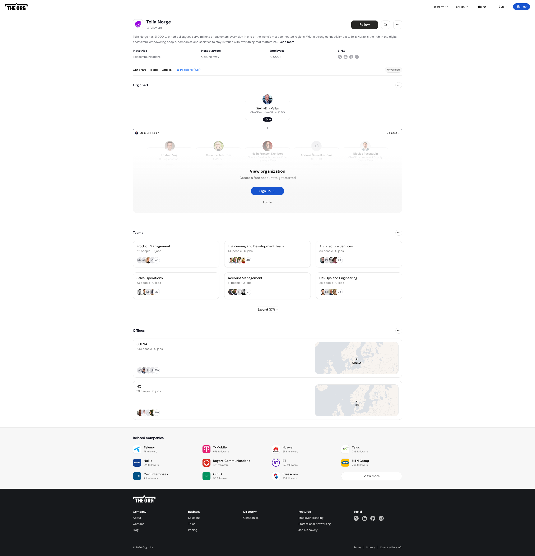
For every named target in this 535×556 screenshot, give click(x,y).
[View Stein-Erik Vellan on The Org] (267, 99)
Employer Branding (311, 518)
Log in (503, 6)
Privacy (370, 547)
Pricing (192, 530)
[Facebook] (372, 518)
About (137, 518)
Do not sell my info (391, 547)
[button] (267, 110)
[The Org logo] (144, 499)
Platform (438, 7)
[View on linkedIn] (346, 57)
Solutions (194, 518)
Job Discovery (308, 530)
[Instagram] (381, 518)
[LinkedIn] (364, 518)
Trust (191, 524)
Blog (136, 530)
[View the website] (357, 57)
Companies (251, 518)
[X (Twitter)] (356, 518)
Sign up (521, 6)
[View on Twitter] (340, 57)
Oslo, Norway (210, 57)
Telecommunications (146, 57)
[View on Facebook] (351, 57)
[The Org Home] (16, 6)
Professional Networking (314, 524)
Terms (357, 547)
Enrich (460, 7)
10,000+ (275, 57)
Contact (138, 524)
